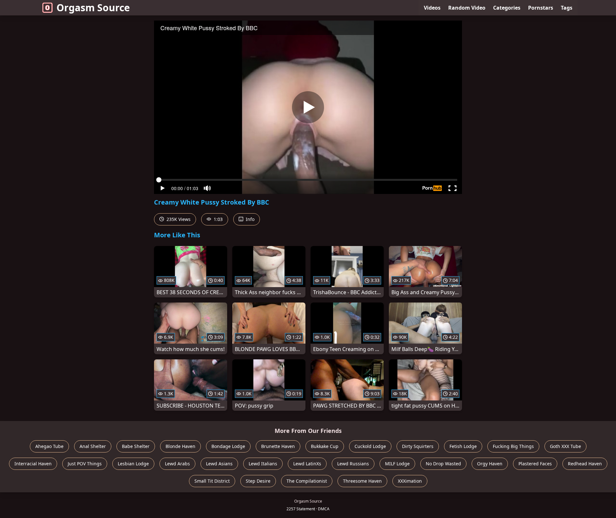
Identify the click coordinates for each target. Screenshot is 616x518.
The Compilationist (307, 481)
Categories (506, 7)
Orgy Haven (489, 464)
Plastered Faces (535, 464)
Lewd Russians (353, 464)
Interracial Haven (33, 464)
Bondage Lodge (228, 446)
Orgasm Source (93, 7)
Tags (566, 7)
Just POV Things (85, 464)
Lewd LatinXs (307, 464)
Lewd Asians (219, 464)
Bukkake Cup (324, 446)
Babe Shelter (136, 446)
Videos (432, 7)
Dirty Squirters (417, 446)
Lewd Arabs (177, 464)
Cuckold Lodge (370, 446)
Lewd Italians (263, 464)
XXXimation (410, 481)
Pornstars (540, 7)
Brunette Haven (278, 446)
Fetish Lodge (463, 446)
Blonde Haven (180, 446)
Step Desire (258, 481)
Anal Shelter (93, 446)
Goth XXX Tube (565, 446)
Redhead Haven (585, 464)
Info (249, 219)
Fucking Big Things (513, 446)
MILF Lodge (397, 464)
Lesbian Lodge (133, 464)
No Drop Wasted (443, 464)
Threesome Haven (362, 481)
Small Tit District (212, 481)
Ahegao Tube (49, 446)
